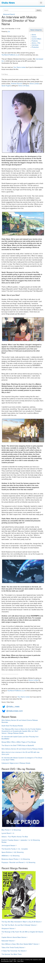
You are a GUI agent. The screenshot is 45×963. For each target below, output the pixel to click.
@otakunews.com (14, 710)
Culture (34, 37)
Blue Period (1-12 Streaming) (11, 830)
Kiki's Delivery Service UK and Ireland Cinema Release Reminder (20, 721)
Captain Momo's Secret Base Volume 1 (14, 937)
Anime (34, 35)
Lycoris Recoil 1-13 (8, 833)
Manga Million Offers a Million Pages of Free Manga (19, 742)
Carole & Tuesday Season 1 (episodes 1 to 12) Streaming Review (21, 841)
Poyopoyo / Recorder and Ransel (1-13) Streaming (18, 862)
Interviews (35, 45)
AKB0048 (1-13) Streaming (10, 856)
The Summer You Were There (12, 954)
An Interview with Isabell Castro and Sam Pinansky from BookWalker (20, 738)
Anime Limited (34, 83)
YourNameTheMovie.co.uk (10, 55)
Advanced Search (9, 14)
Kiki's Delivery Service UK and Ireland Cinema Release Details (22, 749)
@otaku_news (12, 706)
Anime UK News (23, 86)
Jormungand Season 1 (9, 845)
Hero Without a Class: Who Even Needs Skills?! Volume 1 (21, 944)
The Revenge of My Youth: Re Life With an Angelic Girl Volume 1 (22, 933)
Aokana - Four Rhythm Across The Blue (15, 837)
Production (35, 47)
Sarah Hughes (6, 86)
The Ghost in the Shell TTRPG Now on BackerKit (18, 745)
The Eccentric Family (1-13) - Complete (15, 849)
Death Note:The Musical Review (12, 726)
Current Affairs (36, 39)
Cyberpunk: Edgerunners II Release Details (16, 763)
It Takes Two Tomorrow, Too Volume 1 (14, 951)
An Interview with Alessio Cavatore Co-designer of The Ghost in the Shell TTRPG (22, 759)
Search (39, 10)
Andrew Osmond (16, 83)
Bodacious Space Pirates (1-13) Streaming (16, 859)
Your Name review (19, 67)
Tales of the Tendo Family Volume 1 (13, 947)
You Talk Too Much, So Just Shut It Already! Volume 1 (19, 925)
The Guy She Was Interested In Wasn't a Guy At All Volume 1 (22, 922)
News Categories (36, 30)
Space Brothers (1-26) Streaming (13, 852)
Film (39, 43)
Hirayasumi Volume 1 (9, 928)
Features (35, 41)
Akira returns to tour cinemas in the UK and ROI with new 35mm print (20, 753)
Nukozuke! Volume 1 (8, 941)
